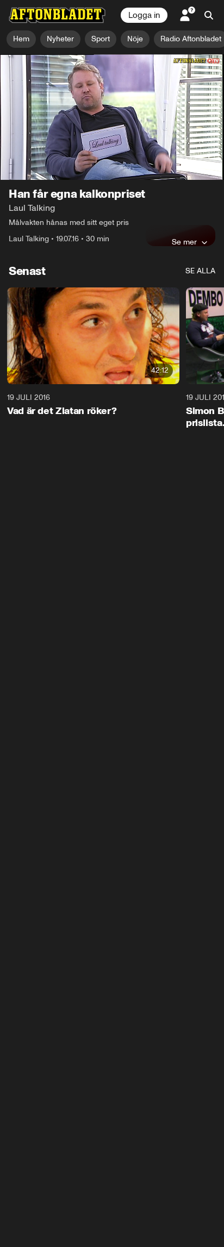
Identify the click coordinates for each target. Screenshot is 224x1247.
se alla (200, 270)
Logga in (144, 15)
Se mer (184, 241)
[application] (112, 117)
